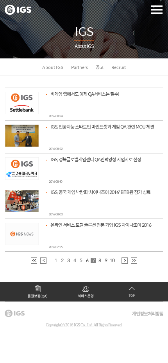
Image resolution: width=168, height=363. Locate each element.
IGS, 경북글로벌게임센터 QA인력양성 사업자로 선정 (95, 160)
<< (34, 261)
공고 (100, 67)
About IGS (52, 67)
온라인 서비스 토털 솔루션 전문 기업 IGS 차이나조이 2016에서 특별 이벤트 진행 (103, 225)
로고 (18, 10)
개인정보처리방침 (147, 314)
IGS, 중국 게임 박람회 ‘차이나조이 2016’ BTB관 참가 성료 (100, 193)
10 (112, 260)
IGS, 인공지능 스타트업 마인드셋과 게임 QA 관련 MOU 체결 (102, 127)
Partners (79, 67)
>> (134, 261)
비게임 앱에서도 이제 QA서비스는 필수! (84, 94)
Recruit (118, 67)
